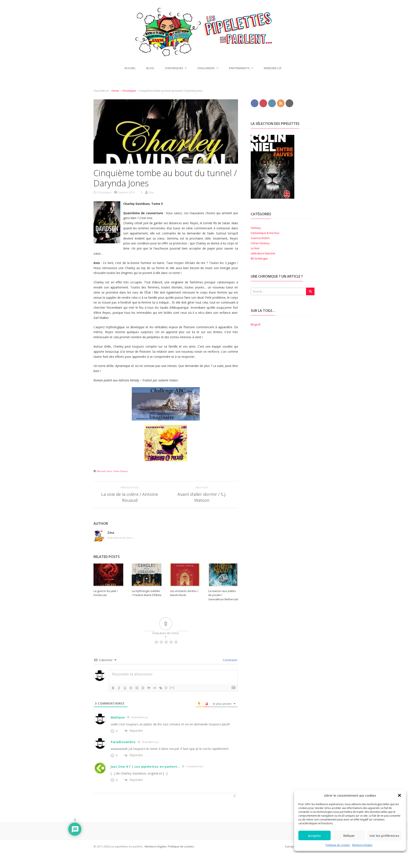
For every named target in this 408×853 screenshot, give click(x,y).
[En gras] (113, 687)
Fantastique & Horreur (265, 233)
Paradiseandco (123, 742)
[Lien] (161, 687)
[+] (172, 687)
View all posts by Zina (121, 537)
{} (166, 687)
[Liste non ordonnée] (143, 687)
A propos (291, 846)
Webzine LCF (273, 68)
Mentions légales (362, 845)
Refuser (349, 835)
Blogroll (255, 324)
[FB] (254, 103)
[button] (399, 795)
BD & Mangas (259, 258)
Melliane (118, 717)
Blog (150, 68)
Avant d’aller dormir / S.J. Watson (202, 497)
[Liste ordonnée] (137, 687)
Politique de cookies (338, 845)
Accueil (130, 68)
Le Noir (255, 248)
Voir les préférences (384, 835)
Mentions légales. (156, 846)
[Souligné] (125, 687)
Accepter (314, 835)
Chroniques (129, 91)
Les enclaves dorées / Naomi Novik (184, 593)
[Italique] (119, 687)
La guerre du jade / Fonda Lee (106, 593)
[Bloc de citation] (149, 687)
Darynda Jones (104, 471)
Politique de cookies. (181, 846)
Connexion (229, 660)
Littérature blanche (263, 253)
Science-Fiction (260, 238)
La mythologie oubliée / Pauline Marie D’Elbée (147, 593)
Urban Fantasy (120, 471)
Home (115, 91)
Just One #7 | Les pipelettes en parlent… (145, 766)
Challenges (206, 68)
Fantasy (256, 228)
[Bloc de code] (155, 687)
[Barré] (131, 687)
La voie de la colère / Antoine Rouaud (129, 497)
